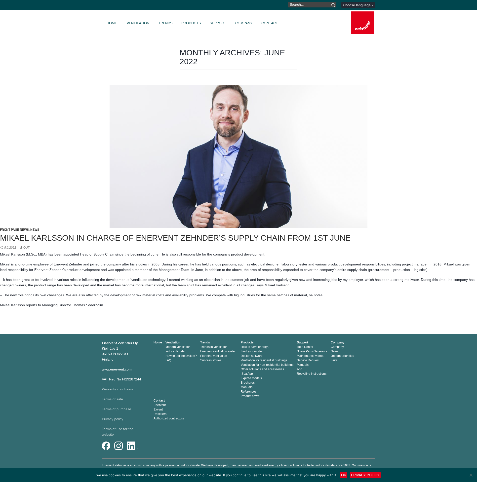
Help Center (305, 347)
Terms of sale (112, 399)
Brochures (248, 382)
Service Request (308, 360)
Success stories (210, 360)
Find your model (252, 351)
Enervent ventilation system (218, 351)
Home (112, 23)
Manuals (246, 387)
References (248, 391)
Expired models (251, 378)
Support (218, 23)
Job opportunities (342, 356)
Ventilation (138, 23)
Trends (165, 23)
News (34, 229)
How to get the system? (181, 356)
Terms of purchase (116, 409)
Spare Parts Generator (312, 351)
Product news (250, 396)
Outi (26, 247)
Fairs (334, 360)
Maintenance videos (310, 356)
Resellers (160, 414)
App (299, 369)
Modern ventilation (178, 347)
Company (243, 23)
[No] (470, 475)
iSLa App (247, 373)
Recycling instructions (311, 373)
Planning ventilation (213, 356)
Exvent (158, 409)
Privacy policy (112, 419)
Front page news (14, 229)
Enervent (160, 405)
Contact (269, 23)
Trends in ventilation (214, 347)
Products (191, 23)
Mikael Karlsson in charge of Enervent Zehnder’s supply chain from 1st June (175, 237)
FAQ (168, 360)
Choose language (357, 5)
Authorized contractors (169, 418)
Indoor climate (175, 351)
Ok (343, 475)
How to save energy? (255, 347)
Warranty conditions (117, 389)
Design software (252, 356)
